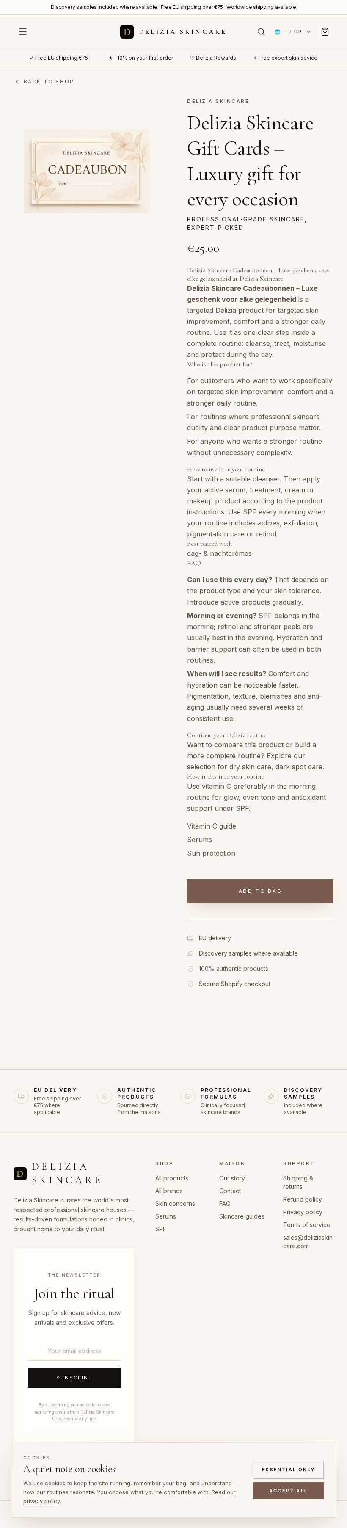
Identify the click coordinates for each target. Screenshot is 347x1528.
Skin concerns (175, 1203)
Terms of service (306, 1224)
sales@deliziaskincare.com (308, 1241)
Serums (199, 839)
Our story (232, 1178)
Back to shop (49, 81)
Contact (230, 1190)
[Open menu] (23, 31)
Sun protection (211, 853)
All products (171, 1178)
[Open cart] (325, 31)
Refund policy (302, 1199)
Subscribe (74, 1378)
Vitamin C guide (211, 826)
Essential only (288, 1470)
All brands (169, 1190)
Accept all (288, 1491)
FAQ (225, 1203)
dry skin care (250, 767)
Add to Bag (260, 891)
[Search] (261, 31)
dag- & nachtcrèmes (219, 553)
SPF (160, 1228)
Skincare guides (241, 1216)
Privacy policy (302, 1212)
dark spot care (298, 767)
